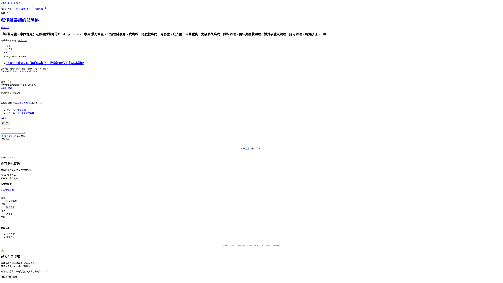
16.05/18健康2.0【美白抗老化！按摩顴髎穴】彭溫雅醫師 (45, 63)
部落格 (9, 49)
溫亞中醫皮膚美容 (25, 113)
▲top (3, 118)
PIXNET (232, 246)
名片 (8, 52)
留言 (28, 103)
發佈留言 (5, 139)
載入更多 (5, 123)
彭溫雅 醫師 (6, 88)
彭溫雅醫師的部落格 (20, 20)
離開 (15, 277)
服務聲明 (276, 246)
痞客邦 (22, 103)
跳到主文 (5, 27)
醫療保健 (22, 40)
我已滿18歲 (6, 277)
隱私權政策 (266, 246)
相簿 (8, 46)
